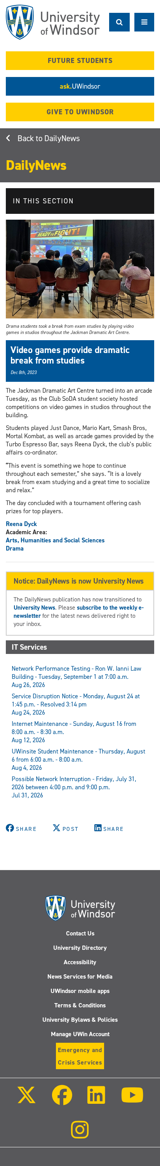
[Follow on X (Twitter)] (26, 1100)
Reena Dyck (21, 524)
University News (34, 607)
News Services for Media (80, 976)
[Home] (53, 22)
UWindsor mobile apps (80, 991)
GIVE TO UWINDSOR (80, 112)
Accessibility (80, 962)
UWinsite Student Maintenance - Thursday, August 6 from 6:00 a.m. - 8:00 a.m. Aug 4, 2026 (78, 759)
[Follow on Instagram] (80, 1135)
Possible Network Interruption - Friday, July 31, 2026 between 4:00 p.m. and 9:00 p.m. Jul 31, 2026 (74, 787)
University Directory (80, 948)
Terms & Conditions (80, 1005)
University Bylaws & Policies (80, 1020)
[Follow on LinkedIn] (96, 1100)
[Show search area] (119, 22)
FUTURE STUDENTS (80, 60)
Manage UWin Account (80, 1034)
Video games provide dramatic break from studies (70, 355)
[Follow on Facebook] (62, 1100)
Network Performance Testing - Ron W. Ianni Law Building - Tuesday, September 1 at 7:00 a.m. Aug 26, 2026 (76, 676)
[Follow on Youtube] (131, 1100)
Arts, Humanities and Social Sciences (55, 540)
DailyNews (62, 138)
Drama (15, 548)
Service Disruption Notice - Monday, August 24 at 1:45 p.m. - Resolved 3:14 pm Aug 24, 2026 (76, 704)
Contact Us (80, 933)
